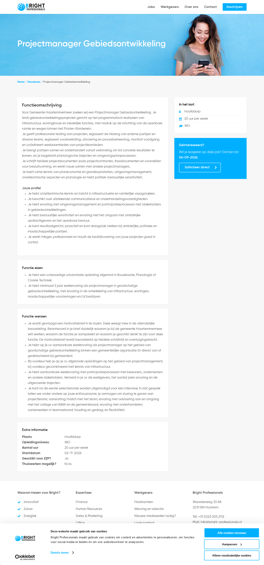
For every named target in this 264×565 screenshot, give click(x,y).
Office (80, 523)
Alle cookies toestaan (231, 532)
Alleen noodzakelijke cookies (231, 555)
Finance (82, 502)
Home (21, 82)
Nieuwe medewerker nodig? (155, 516)
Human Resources (89, 509)
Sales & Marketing (89, 516)
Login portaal (144, 523)
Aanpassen (229, 544)
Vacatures (33, 82)
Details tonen (60, 552)
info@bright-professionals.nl (221, 522)
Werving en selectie (149, 509)
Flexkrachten (143, 502)
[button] (200, 167)
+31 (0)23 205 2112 (211, 516)
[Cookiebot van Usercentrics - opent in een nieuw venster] (25, 557)
